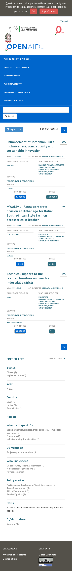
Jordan (10, 165)
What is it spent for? (15, 67)
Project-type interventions (20, 181)
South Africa (13, 235)
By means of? (11, 75)
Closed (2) (12, 372)
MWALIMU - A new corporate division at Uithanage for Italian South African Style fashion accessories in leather (30, 213)
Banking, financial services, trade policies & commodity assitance (51, 167)
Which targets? (12, 100)
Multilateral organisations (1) (21, 468)
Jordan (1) (12, 405)
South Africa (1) (14, 408)
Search (11, 116)
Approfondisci (49, 11)
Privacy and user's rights (14, 554)
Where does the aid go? (17, 59)
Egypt (10, 297)
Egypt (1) (11, 402)
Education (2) (13, 436)
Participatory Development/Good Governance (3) (31, 485)
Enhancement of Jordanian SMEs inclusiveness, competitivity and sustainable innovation (30, 146)
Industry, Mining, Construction (46, 172)
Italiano (64, 21)
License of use (10, 558)
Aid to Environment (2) (18, 491)
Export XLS (15, 129)
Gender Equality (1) (16, 494)
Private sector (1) (15, 471)
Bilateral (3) (13, 524)
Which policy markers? (16, 92)
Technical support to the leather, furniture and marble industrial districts (28, 278)
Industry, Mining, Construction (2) (23, 439)
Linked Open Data (47, 554)
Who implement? (13, 84)
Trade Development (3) (18, 488)
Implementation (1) (16, 375)
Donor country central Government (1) (26, 465)
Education (43, 234)
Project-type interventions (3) (22, 452)
